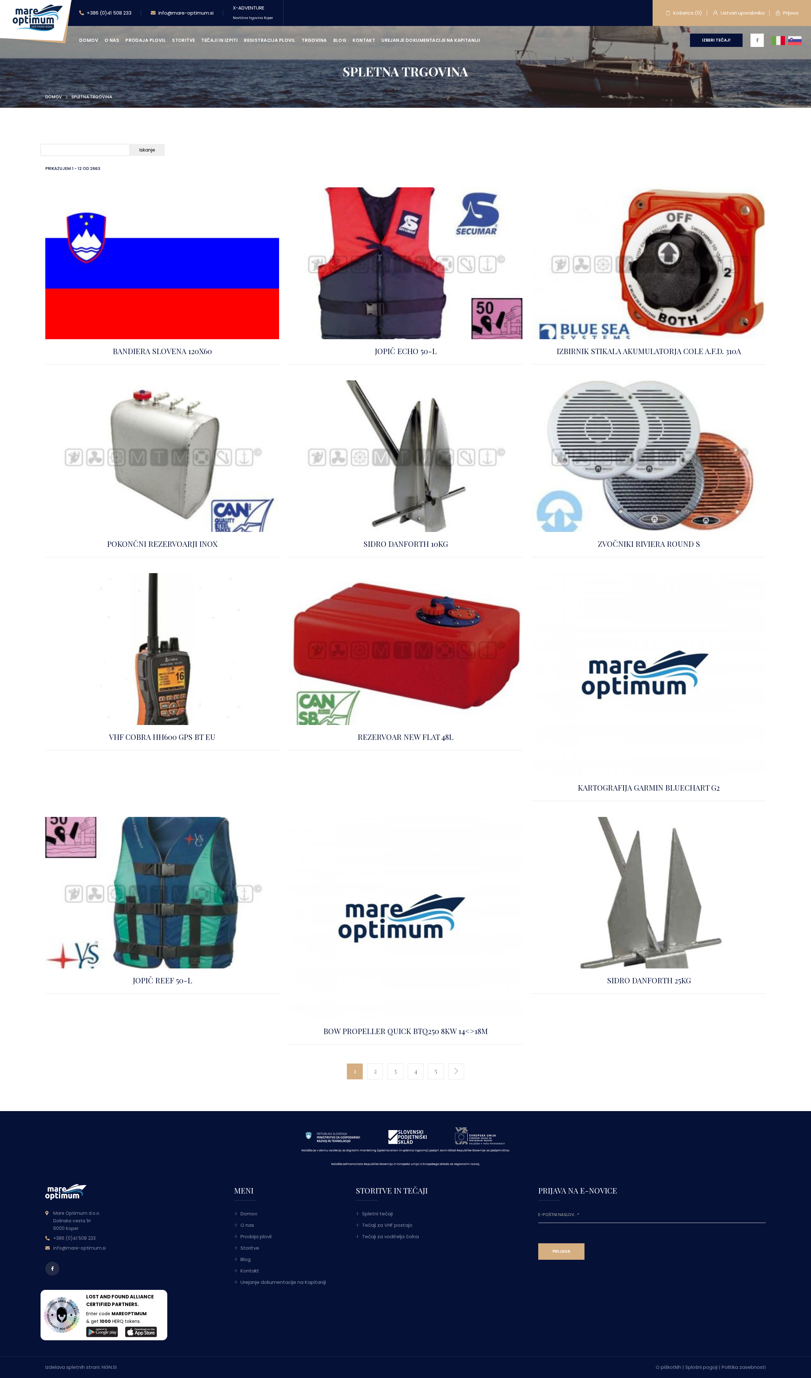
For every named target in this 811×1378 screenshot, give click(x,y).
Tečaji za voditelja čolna (390, 1236)
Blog (340, 40)
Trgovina (314, 40)
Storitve (183, 40)
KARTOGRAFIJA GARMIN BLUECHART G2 (649, 787)
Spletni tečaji (377, 1213)
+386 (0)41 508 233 (108, 13)
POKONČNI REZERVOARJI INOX (162, 544)
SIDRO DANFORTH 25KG (649, 980)
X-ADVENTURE (253, 12)
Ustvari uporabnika (741, 13)
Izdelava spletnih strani (72, 1367)
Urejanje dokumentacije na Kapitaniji (430, 40)
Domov (88, 40)
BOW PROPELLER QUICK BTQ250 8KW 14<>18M (405, 1031)
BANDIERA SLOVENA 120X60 (162, 351)
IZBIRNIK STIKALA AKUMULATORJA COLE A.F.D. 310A (649, 351)
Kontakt (364, 40)
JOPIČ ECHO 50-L (406, 351)
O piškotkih (668, 1367)
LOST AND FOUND (107, 1296)
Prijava (790, 13)
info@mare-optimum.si (185, 13)
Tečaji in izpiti (219, 40)
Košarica (687, 13)
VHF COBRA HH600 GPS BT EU (162, 737)
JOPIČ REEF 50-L (162, 980)
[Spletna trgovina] (36, 18)
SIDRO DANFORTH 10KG (405, 544)
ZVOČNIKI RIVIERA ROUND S (649, 544)
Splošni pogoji (701, 1367)
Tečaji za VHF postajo (387, 1225)
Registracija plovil (269, 40)
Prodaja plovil (145, 40)
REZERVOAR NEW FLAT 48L (405, 737)
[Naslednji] (456, 1071)
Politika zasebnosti (744, 1367)
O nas (112, 40)
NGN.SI (109, 1367)
